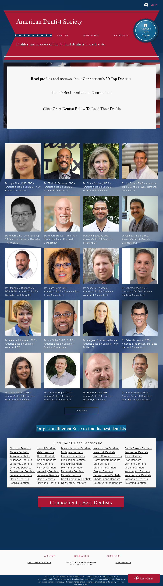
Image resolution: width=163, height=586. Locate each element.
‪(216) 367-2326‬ (123, 562)
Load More (81, 410)
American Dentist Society (49, 21)
